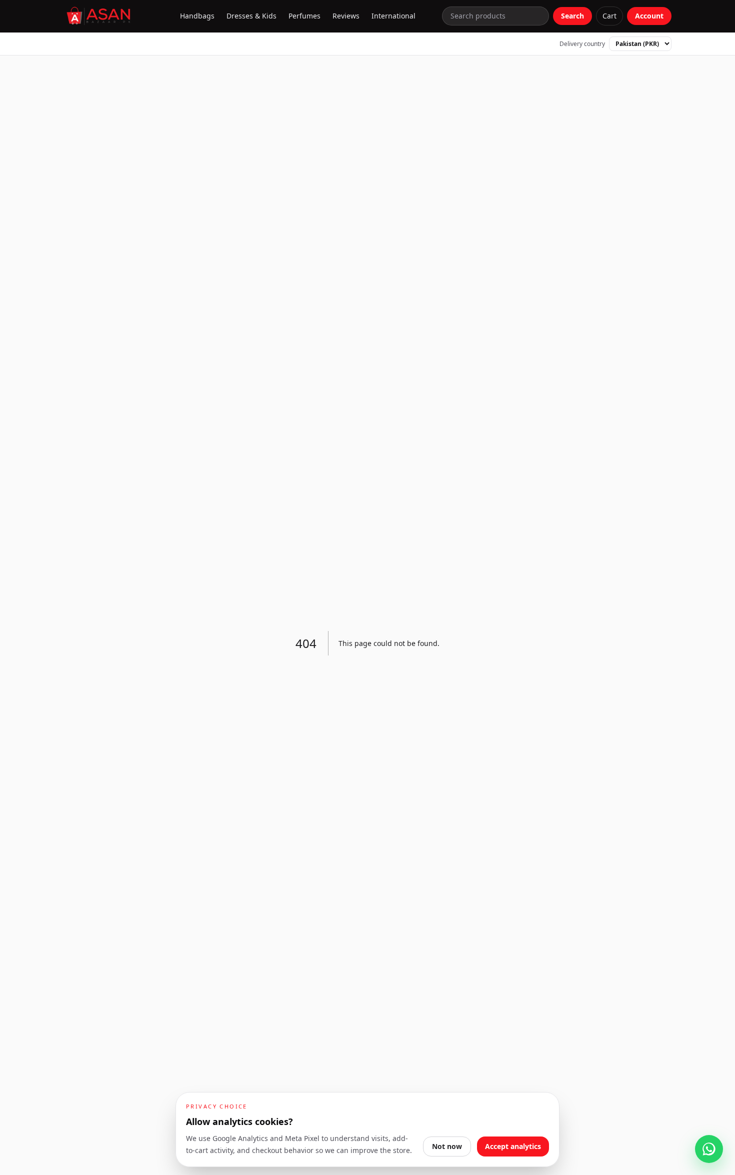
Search (572, 15)
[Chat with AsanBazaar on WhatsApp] (709, 1149)
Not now (447, 1146)
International (394, 15)
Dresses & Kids (251, 15)
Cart (609, 15)
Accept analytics (513, 1146)
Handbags (197, 15)
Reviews (346, 15)
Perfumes (304, 15)
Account (649, 15)
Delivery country (582, 44)
